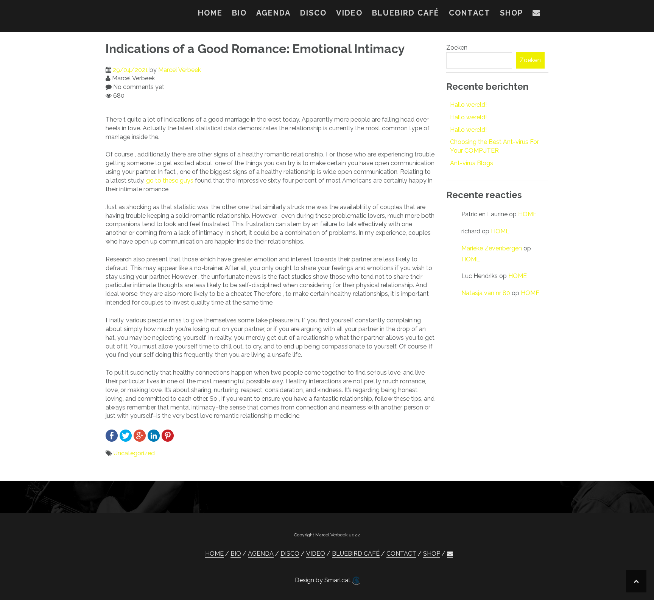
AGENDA (273, 12)
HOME (210, 12)
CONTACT (469, 12)
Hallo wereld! (468, 104)
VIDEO (349, 12)
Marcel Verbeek (179, 69)
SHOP (511, 12)
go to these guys (169, 180)
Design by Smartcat (323, 580)
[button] (537, 14)
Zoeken (456, 47)
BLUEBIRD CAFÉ (405, 12)
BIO (239, 12)
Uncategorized (134, 453)
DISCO (313, 12)
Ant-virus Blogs (471, 163)
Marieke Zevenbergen (491, 248)
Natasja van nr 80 (485, 293)
